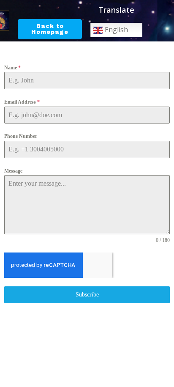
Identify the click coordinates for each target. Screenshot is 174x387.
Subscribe (87, 294)
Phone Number (20, 136)
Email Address (22, 102)
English (115, 29)
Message (13, 171)
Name (12, 68)
